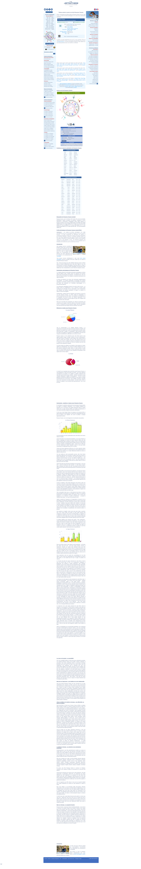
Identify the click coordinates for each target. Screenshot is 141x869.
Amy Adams (96, 72)
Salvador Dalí (66, 70)
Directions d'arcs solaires (48, 86)
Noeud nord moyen (71, 138)
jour (81, 86)
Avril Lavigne (67, 63)
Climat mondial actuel (48, 120)
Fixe (71, 30)
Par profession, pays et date (93, 58)
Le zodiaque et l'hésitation (48, 133)
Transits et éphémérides (49, 14)
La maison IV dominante (48, 111)
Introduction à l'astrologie (48, 90)
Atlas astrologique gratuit (48, 64)
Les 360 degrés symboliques (49, 67)
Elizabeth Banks (81, 74)
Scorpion (68, 28)
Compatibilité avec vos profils (79, 22)
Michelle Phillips (65, 80)
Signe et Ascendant (47, 63)
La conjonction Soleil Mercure (49, 103)
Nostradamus (59, 79)
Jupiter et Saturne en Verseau (49, 125)
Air (67, 30)
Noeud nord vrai (65, 138)
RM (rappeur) (95, 75)
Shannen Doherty (65, 79)
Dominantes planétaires (94, 68)
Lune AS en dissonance (48, 105)
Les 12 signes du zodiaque (48, 94)
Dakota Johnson (74, 63)
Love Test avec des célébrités (49, 72)
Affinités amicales (47, 74)
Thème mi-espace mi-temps (49, 79)
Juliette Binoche (72, 70)
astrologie (59, 256)
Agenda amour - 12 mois (93, 44)
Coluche (58, 70)
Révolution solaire (47, 83)
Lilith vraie (64, 139)
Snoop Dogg (83, 78)
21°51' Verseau (70, 26)
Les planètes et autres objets (49, 95)
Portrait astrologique (94, 23)
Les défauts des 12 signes (48, 139)
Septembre (96, 28)
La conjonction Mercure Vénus (49, 102)
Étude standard (95, 39)
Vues (66, 33)
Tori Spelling (76, 79)
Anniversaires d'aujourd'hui (93, 67)
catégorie (76, 86)
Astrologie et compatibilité (48, 143)
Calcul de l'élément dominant (49, 65)
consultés (75, 87)
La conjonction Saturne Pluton (49, 126)
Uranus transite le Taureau (48, 129)
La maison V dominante (48, 112)
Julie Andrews (71, 79)
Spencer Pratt (59, 80)
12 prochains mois (95, 35)
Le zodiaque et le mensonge (49, 136)
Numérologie (64, 32)
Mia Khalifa (69, 74)
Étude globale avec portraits (93, 41)
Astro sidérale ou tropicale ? (49, 92)
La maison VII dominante (48, 115)
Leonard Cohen (95, 80)
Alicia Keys (62, 70)
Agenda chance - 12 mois (93, 45)
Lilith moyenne (69, 139)
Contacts (49, 858)
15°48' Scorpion (70, 27)
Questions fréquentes (55, 858)
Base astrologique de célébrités (65, 83)
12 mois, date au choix (94, 31)
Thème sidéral (70, 137)
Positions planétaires (94, 69)
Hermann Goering (82, 79)
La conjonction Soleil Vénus (49, 106)
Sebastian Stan (95, 79)
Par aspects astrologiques (93, 56)
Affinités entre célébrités (48, 71)
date (79, 86)
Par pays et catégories (94, 65)
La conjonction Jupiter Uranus (49, 124)
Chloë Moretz (59, 74)
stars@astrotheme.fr (60, 41)
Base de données (95, 50)
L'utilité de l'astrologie (48, 91)
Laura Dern (64, 74)
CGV (60, 858)
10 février (70, 24)
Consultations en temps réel (93, 51)
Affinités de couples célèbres (49, 146)
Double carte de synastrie (48, 76)
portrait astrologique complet (79, 854)
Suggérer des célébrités (94, 53)
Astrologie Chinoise (63, 31)
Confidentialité (64, 858)
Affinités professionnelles (48, 75)
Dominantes (64, 29)
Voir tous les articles (48, 97)
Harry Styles (62, 63)
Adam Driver (96, 76)
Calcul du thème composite (49, 78)
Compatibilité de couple (48, 70)
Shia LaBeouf (80, 63)
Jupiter (74, 29)
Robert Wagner (74, 74)
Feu (69, 30)
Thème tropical (65, 137)
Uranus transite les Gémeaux (49, 121)
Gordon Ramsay (95, 82)
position (72, 86)
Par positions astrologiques (93, 57)
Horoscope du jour (47, 58)
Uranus (68, 29)
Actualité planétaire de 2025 (49, 122)
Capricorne (76, 28)
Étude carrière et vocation (93, 24)
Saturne (71, 29)
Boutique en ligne (78, 858)
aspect (70, 86)
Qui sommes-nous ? (71, 858)
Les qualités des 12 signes (48, 137)
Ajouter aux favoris (62, 22)
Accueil (45, 858)
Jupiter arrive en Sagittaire (48, 128)
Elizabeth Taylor (77, 78)
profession (66, 86)
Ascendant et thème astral (48, 61)
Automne (96, 30)
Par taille (93, 62)
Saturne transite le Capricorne (49, 130)
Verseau (72, 28)
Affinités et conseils (47, 145)
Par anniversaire (92, 61)
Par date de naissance (94, 60)
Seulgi (68, 75)
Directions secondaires (48, 85)
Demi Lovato (96, 78)
